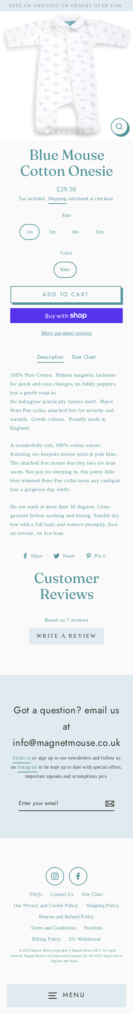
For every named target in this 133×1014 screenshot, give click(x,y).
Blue (65, 269)
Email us (22, 757)
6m (75, 231)
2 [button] (54, 132)
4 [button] (64, 132)
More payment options (66, 333)
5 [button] (70, 132)
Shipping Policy (102, 905)
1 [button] (47, 131)
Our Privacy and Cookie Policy (46, 905)
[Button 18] (108, 803)
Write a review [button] (66, 636)
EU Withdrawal (85, 939)
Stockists (93, 928)
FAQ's (36, 894)
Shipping (57, 198)
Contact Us (62, 894)
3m (52, 231)
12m (99, 231)
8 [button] (86, 132)
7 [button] (81, 132)
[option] (66, 74)
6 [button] (75, 132)
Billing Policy (46, 939)
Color (66, 253)
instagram (27, 767)
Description (50, 357)
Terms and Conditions (53, 928)
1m (29, 231)
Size (66, 215)
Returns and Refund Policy (66, 916)
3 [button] (59, 132)
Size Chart (84, 357)
